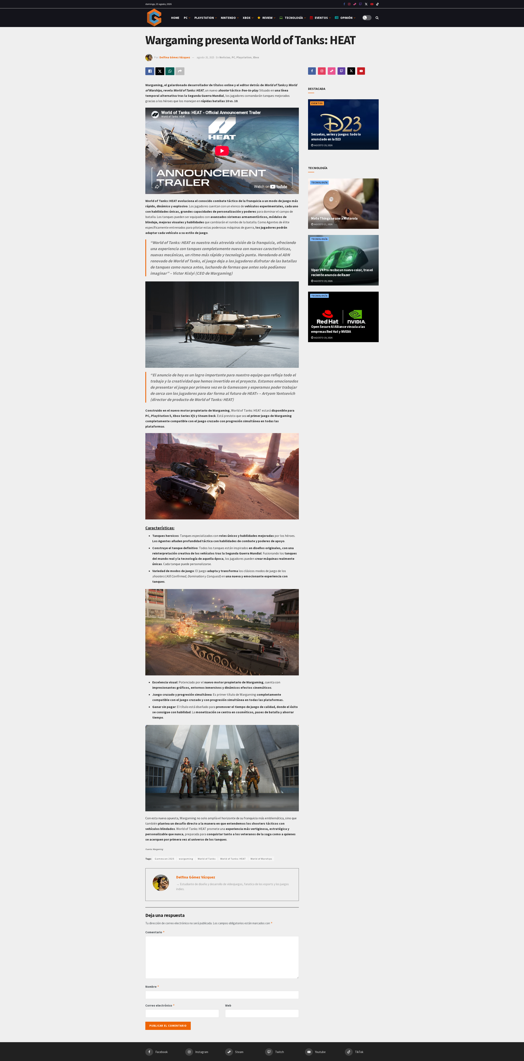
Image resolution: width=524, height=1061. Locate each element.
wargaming (186, 858)
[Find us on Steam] (354, 4)
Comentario (155, 932)
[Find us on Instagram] (349, 4)
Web (228, 1005)
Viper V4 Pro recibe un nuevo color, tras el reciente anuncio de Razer (342, 272)
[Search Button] (377, 17)
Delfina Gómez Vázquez (174, 57)
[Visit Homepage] (154, 17)
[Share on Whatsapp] (169, 71)
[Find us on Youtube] (360, 4)
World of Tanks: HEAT (233, 858)
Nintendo (228, 18)
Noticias (224, 57)
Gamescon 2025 (164, 858)
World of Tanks (207, 858)
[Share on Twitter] (159, 71)
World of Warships (261, 858)
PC (185, 18)
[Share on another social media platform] (179, 71)
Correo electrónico (160, 1005)
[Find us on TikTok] (377, 4)
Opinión (346, 18)
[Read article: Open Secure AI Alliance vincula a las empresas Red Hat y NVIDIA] (343, 317)
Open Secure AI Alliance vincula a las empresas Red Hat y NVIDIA (338, 329)
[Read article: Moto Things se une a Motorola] (343, 203)
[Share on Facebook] (149, 71)
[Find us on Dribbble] (331, 71)
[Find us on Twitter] (366, 4)
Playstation (204, 18)
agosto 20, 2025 (205, 57)
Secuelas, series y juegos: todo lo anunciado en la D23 (336, 136)
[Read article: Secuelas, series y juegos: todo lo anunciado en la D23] (343, 124)
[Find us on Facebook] (344, 4)
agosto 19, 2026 (323, 145)
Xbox (247, 18)
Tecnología (294, 18)
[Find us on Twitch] (341, 71)
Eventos (321, 18)
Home (175, 18)
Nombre (152, 987)
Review (267, 18)
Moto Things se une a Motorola (334, 218)
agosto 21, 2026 (323, 224)
